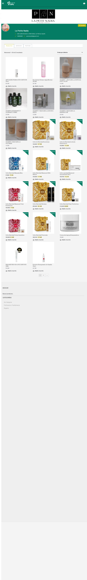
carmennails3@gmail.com (32, 36)
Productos (9, 46)
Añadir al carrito (12, 86)
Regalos (6, 308)
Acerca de (19, 45)
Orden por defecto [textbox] (62, 52)
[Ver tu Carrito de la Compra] (84, 3)
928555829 (20, 36)
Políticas (27, 45)
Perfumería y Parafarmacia (12, 305)
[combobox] (70, 53)
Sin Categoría (8, 302)
